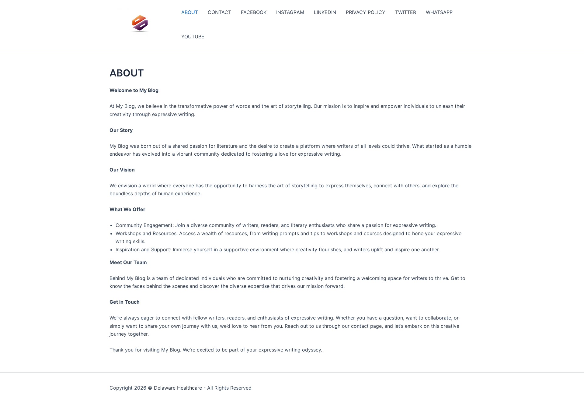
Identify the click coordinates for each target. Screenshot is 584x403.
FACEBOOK (253, 12)
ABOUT (189, 12)
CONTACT (219, 12)
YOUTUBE (192, 37)
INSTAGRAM (290, 12)
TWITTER (405, 12)
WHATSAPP (439, 12)
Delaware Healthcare (178, 388)
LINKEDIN (325, 12)
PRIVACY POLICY (365, 12)
